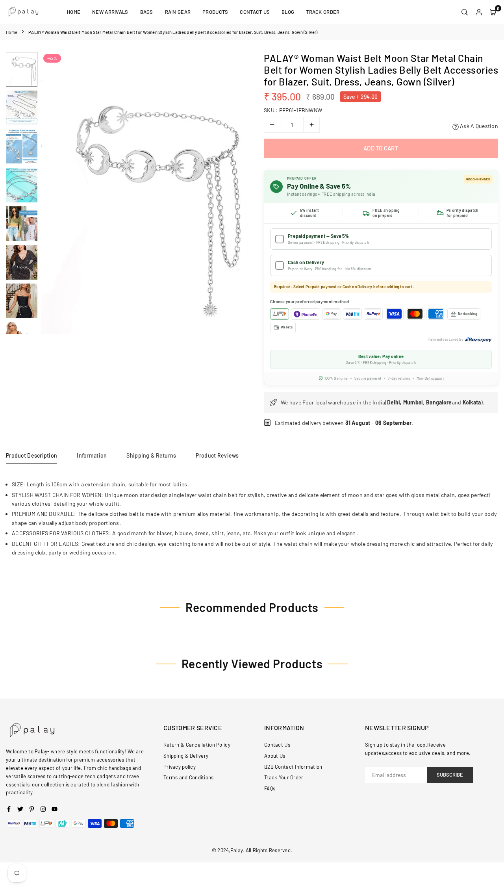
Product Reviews (217, 455)
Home (73, 12)
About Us (274, 756)
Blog (288, 12)
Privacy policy (179, 767)
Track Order (322, 12)
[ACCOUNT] (479, 12)
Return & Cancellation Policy (196, 745)
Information (92, 455)
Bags (146, 12)
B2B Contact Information (293, 767)
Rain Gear (178, 12)
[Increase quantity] (311, 124)
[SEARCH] (465, 12)
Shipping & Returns (151, 455)
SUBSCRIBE (450, 774)
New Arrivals (110, 12)
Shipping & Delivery (185, 756)
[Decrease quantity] (272, 124)
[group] (143, 193)
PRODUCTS (215, 12)
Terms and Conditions (188, 777)
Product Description (31, 455)
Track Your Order (283, 777)
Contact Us (255, 12)
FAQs (269, 788)
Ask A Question (478, 125)
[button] (235, 193)
